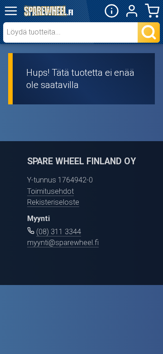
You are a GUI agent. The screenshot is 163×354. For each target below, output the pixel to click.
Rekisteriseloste (53, 202)
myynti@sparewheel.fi (63, 242)
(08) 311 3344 (58, 231)
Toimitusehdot (50, 191)
